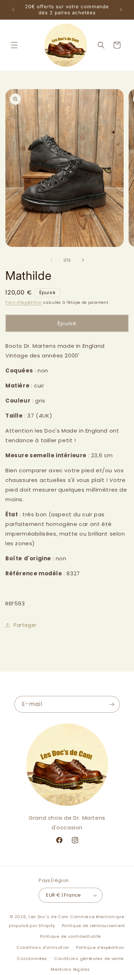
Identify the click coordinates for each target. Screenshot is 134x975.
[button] (14, 45)
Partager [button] (25, 625)
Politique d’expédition (100, 947)
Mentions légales (70, 969)
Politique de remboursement (93, 925)
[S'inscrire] (111, 704)
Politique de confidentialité (70, 936)
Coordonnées (32, 958)
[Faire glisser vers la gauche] (51, 260)
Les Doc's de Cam (49, 917)
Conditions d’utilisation (42, 947)
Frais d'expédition (23, 302)
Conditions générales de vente (89, 958)
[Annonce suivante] (121, 10)
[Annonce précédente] (13, 10)
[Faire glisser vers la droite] (83, 260)
